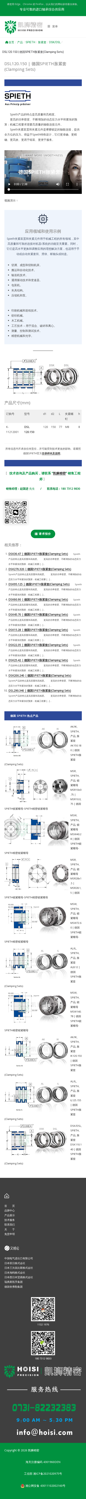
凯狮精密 (59, 473)
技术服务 (9, 1220)
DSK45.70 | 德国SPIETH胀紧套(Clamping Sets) (38, 614)
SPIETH (30, 42)
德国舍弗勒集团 (13, 1286)
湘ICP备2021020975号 (47, 1473)
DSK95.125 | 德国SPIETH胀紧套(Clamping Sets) (39, 584)
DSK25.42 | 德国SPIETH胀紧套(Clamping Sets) (38, 660)
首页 (11, 42)
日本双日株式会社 (14, 1263)
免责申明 (9, 1234)
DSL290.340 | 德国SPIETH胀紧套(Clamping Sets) (39, 690)
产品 (20, 42)
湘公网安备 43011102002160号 (45, 1486)
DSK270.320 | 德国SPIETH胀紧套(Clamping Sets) (39, 569)
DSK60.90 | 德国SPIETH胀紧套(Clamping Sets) (38, 599)
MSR (73, 771)
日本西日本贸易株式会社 (18, 1277)
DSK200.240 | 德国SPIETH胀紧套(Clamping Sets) (39, 675)
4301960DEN (51, 1462)
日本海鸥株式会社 (14, 1272)
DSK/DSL (55, 42)
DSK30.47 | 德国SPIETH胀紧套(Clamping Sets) (38, 554)
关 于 (9, 1229)
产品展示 (9, 1215)
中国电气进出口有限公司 (18, 1258)
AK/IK (73, 726)
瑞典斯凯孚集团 (13, 1282)
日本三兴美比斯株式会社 (18, 1268)
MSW (73, 815)
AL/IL (73, 948)
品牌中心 (9, 1210)
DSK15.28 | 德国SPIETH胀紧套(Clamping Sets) (38, 630)
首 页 (9, 1206)
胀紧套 (42, 42)
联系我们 (9, 1224)
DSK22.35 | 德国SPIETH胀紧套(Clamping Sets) (38, 645)
